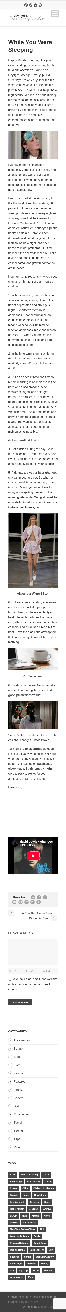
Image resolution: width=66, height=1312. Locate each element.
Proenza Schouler (19, 1243)
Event (17, 1065)
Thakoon (31, 1263)
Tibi (12, 1270)
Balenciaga (16, 1181)
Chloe (25, 1188)
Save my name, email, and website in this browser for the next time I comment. (32, 984)
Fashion (19, 1073)
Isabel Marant (17, 1209)
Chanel (13, 1188)
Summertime (22, 1114)
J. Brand (33, 1209)
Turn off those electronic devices (31, 748)
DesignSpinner (48, 1306)
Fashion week (17, 1202)
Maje (24, 1216)
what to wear (16, 1277)
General (19, 1098)
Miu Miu (14, 1222)
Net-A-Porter (29, 1222)
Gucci (47, 1202)
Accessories (22, 1040)
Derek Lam (40, 1195)
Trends (18, 1130)
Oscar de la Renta (19, 1236)
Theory (44, 1263)
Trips (17, 1139)
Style (17, 1106)
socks (21, 773)
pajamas (43, 763)
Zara (30, 1277)
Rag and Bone (17, 1250)
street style (16, 1263)
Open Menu (55, 13)
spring (27, 1256)
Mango (35, 1216)
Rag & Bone (40, 1243)
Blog (17, 1056)
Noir (42, 1229)
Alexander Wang (29, 1174)
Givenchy (34, 1202)
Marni (47, 1216)
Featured (19, 1081)
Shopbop (14, 1256)
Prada (37, 1236)
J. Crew (47, 1209)
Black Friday (33, 1181)
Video (17, 1147)
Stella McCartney (45, 1256)
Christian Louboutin (43, 1188)
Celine (48, 1181)
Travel (18, 1122)
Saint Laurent (37, 1250)
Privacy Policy (28, 1301)
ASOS (46, 1174)
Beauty (18, 1048)
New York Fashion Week (22, 1229)
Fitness (18, 1089)
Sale (51, 1250)
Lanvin (13, 1216)
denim (26, 1195)
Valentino (48, 1270)
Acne (13, 1174)
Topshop (23, 1270)
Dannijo (14, 1195)
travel (35, 1270)
